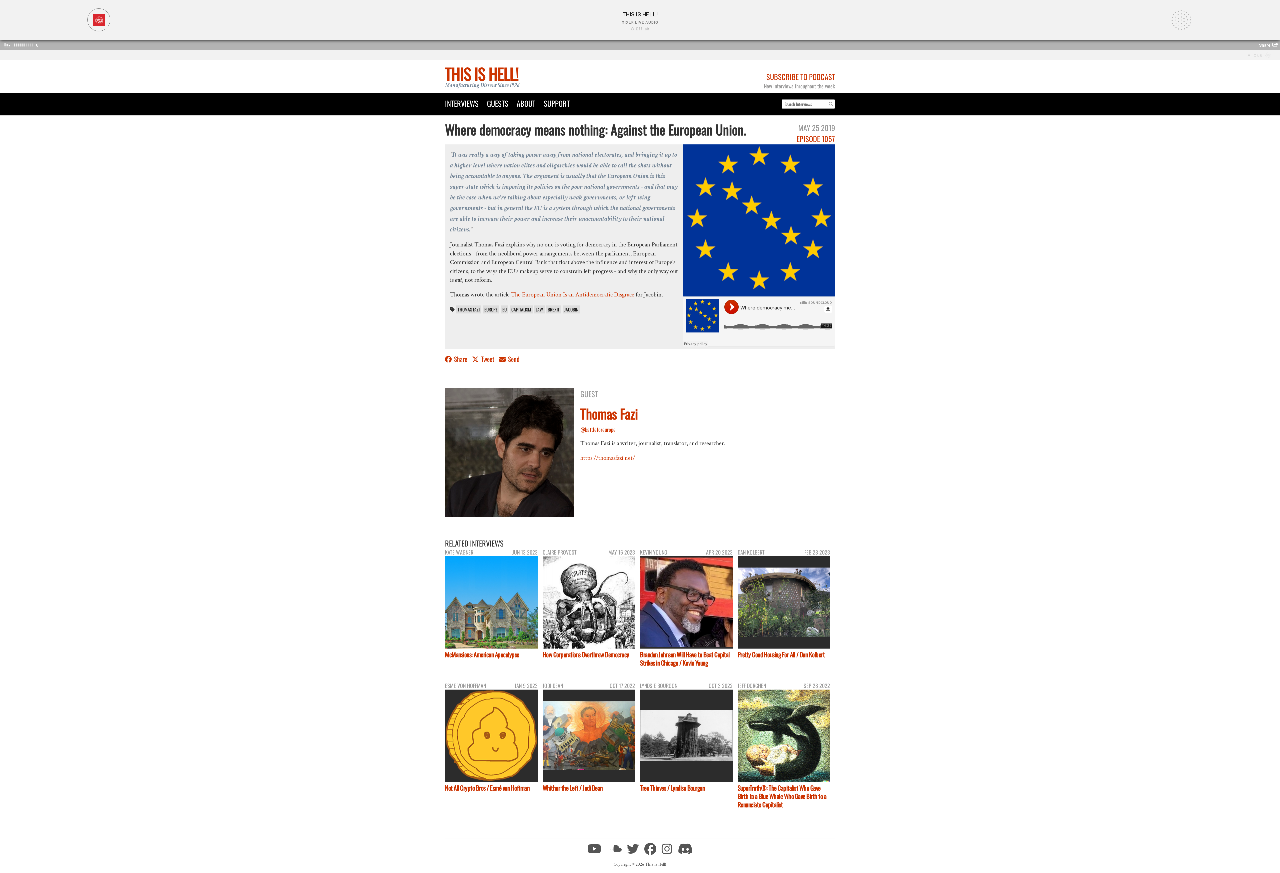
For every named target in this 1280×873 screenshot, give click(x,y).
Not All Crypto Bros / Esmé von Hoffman (487, 788)
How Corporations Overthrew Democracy (586, 654)
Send (513, 359)
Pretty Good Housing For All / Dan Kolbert (781, 654)
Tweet (488, 359)
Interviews (462, 103)
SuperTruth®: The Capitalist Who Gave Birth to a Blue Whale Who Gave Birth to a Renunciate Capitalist (782, 796)
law (539, 309)
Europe (491, 309)
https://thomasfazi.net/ (607, 458)
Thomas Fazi (469, 309)
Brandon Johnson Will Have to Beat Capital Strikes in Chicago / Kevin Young (685, 659)
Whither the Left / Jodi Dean (573, 788)
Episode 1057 (816, 138)
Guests (497, 103)
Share (461, 359)
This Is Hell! (482, 73)
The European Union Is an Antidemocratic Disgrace (572, 294)
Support (557, 103)
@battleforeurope (598, 429)
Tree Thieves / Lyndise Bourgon (672, 788)
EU (504, 309)
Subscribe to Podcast (800, 76)
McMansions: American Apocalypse (482, 654)
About (526, 103)
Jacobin (571, 309)
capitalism (521, 309)
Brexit (554, 309)
